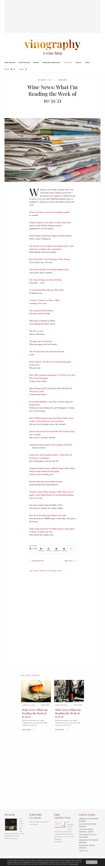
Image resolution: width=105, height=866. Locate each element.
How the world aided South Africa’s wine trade (47, 515)
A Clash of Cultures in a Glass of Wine (44, 300)
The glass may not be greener (40, 341)
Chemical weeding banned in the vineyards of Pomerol (50, 444)
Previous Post (38, 561)
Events (79, 62)
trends (59, 571)
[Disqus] (52, 637)
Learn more (14, 838)
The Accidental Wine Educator (41, 310)
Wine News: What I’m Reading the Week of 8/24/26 (34, 713)
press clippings (51, 571)
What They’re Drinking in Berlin (42, 320)
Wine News (68, 62)
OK (92, 862)
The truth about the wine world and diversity (46, 351)
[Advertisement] (52, 14)
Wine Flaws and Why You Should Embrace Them (49, 269)
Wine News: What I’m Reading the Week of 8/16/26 (68, 713)
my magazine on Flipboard (61, 195)
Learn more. (58, 841)
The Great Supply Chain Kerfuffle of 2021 (46, 505)
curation (36, 571)
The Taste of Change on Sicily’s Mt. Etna (45, 279)
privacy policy (73, 864)
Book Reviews (24, 62)
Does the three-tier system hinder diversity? (46, 481)
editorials (42, 571)
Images (36, 62)
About (87, 62)
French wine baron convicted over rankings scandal (49, 212)
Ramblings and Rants (51, 62)
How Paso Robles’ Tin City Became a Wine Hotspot (49, 259)
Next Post (69, 561)
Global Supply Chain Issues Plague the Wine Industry (50, 235)
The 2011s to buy (36, 331)
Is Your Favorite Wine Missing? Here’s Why (46, 290)
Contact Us (83, 851)
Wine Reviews (10, 62)
